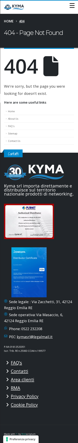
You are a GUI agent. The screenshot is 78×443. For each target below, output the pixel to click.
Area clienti (22, 379)
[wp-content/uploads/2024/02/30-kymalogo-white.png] (34, 172)
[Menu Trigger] (72, 5)
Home (11, 111)
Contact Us (14, 140)
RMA (15, 388)
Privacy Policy (24, 396)
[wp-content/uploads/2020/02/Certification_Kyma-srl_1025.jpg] (30, 221)
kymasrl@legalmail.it (35, 336)
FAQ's (11, 126)
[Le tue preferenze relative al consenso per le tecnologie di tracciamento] (21, 439)
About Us (13, 118)
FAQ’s (16, 363)
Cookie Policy (24, 405)
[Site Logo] (14, 7)
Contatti (19, 371)
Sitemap (12, 133)
